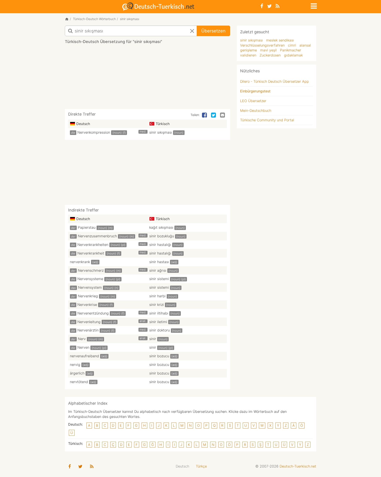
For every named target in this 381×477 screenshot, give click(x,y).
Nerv (82, 339)
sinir (152, 339)
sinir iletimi (158, 322)
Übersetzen (213, 31)
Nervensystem (90, 287)
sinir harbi (157, 296)
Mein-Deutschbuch (255, 110)
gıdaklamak (293, 55)
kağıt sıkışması (161, 227)
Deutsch (182, 466)
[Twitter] (269, 6)
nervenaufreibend (84, 356)
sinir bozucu (159, 356)
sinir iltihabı (158, 313)
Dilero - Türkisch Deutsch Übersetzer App (274, 81)
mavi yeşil (268, 50)
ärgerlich (77, 373)
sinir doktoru (159, 330)
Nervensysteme (90, 279)
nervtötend (79, 382)
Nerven (83, 347)
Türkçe (201, 466)
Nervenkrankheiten (92, 244)
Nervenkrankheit (90, 253)
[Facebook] (261, 6)
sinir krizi (156, 304)
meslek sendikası (280, 40)
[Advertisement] (147, 78)
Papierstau (86, 227)
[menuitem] (182, 466)
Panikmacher (290, 50)
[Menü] (313, 5)
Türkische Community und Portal (267, 120)
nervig (75, 364)
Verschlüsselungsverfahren (262, 45)
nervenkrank (80, 262)
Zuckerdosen (270, 55)
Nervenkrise (87, 304)
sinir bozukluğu (161, 236)
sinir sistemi (159, 279)
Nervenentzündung (93, 313)
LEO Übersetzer (253, 101)
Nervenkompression (93, 132)
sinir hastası (159, 262)
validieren (248, 55)
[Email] (223, 115)
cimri (292, 45)
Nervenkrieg (88, 296)
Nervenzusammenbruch (97, 236)
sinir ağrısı (157, 270)
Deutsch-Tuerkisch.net (298, 466)
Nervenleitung (89, 322)
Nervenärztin (88, 330)
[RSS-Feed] (277, 6)
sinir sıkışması (160, 132)
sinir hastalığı (160, 244)
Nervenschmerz (91, 270)
